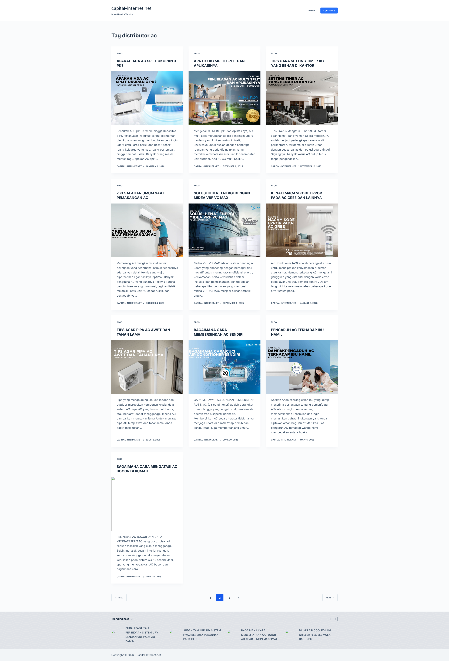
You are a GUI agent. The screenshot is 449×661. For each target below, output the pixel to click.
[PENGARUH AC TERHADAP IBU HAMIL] (302, 367)
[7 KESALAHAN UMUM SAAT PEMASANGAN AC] (147, 230)
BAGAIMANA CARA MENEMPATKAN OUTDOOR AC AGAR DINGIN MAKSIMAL (259, 635)
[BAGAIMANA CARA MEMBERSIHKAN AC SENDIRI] (224, 367)
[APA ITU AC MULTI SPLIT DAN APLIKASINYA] (224, 98)
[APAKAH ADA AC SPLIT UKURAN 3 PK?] (147, 98)
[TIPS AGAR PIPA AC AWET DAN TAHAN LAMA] (147, 367)
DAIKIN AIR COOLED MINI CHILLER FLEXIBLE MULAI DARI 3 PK (315, 635)
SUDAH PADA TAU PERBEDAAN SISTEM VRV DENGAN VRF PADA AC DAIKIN (141, 634)
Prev (120, 597)
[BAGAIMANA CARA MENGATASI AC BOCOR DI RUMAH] (147, 504)
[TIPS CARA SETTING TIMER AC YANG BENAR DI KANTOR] (302, 98)
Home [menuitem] (312, 10)
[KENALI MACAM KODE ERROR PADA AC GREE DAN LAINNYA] (302, 230)
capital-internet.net (131, 8)
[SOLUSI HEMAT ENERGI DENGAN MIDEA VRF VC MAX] (224, 230)
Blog (119, 53)
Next (328, 597)
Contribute (329, 10)
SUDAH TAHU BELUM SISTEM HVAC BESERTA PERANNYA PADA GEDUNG (202, 635)
